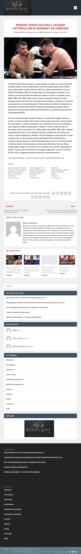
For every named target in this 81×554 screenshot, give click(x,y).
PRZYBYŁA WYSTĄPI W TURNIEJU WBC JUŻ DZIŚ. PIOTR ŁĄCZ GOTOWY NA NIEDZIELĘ (49, 270)
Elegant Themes (18, 549)
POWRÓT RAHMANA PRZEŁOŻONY (18, 312)
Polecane (56, 32)
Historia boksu (11, 374)
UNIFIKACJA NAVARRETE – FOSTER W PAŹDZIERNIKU (23, 317)
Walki (8, 409)
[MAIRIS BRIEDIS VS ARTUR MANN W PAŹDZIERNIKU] (67, 260)
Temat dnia (63, 32)
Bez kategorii (10, 365)
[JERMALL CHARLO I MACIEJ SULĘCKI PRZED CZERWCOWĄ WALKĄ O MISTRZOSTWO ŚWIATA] (14, 260)
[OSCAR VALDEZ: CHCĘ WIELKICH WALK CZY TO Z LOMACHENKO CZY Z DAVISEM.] (32, 260)
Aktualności (48, 32)
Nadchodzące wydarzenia (14, 379)
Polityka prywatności (58, 552)
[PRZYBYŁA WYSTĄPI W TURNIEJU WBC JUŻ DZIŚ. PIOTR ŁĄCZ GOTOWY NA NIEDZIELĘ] (49, 260)
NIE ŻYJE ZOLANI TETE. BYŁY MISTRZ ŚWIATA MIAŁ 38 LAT (26, 298)
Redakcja (39, 552)
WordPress (35, 549)
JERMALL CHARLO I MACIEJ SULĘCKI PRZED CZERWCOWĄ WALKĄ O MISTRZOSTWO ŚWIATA (13, 270)
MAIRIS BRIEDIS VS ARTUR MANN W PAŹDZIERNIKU (65, 269)
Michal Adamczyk (27, 32)
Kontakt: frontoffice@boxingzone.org (23, 552)
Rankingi (9, 394)
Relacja (8, 399)
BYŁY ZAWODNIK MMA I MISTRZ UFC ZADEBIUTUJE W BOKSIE (27, 307)
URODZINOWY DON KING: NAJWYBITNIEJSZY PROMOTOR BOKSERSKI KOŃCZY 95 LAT (35, 302)
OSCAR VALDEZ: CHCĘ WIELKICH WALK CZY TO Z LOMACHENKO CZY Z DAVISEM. (31, 270)
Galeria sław (10, 370)
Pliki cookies (47, 552)
